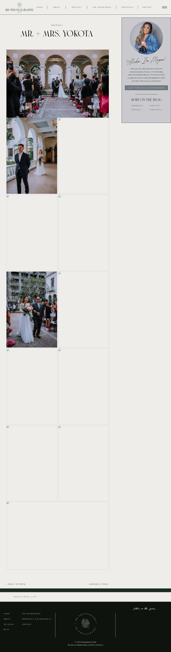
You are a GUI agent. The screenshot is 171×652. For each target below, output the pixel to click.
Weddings (57, 25)
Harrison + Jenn (98, 584)
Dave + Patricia (17, 584)
